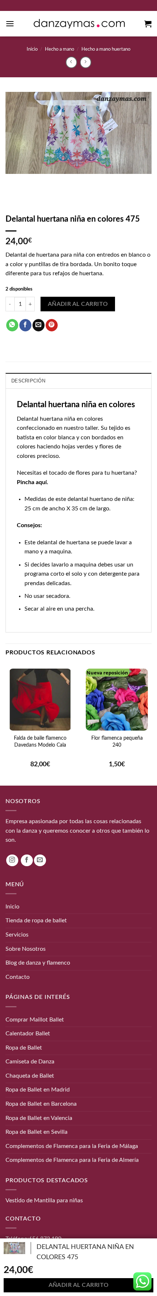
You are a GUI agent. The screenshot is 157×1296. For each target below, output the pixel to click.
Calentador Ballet (27, 1033)
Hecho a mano (59, 49)
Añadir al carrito (78, 304)
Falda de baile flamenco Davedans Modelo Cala (40, 741)
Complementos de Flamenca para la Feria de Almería (72, 1160)
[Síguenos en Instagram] (12, 860)
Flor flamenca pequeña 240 (117, 741)
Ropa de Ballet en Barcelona (41, 1104)
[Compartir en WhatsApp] (12, 325)
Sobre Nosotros (25, 948)
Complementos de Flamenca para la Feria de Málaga (71, 1146)
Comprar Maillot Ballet (34, 1019)
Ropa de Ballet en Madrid (37, 1090)
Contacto (17, 977)
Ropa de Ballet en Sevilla (36, 1132)
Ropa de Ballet (23, 1047)
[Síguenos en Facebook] (27, 860)
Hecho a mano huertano (105, 49)
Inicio (32, 49)
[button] (9, 23)
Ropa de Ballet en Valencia (38, 1118)
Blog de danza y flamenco (37, 963)
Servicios (16, 935)
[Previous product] (85, 62)
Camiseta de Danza (29, 1062)
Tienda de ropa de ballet (36, 920)
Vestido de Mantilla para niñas (44, 1200)
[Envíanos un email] (40, 860)
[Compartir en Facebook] (25, 325)
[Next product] (71, 62)
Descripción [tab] (28, 381)
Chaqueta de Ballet (29, 1076)
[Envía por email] (38, 325)
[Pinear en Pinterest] (52, 325)
